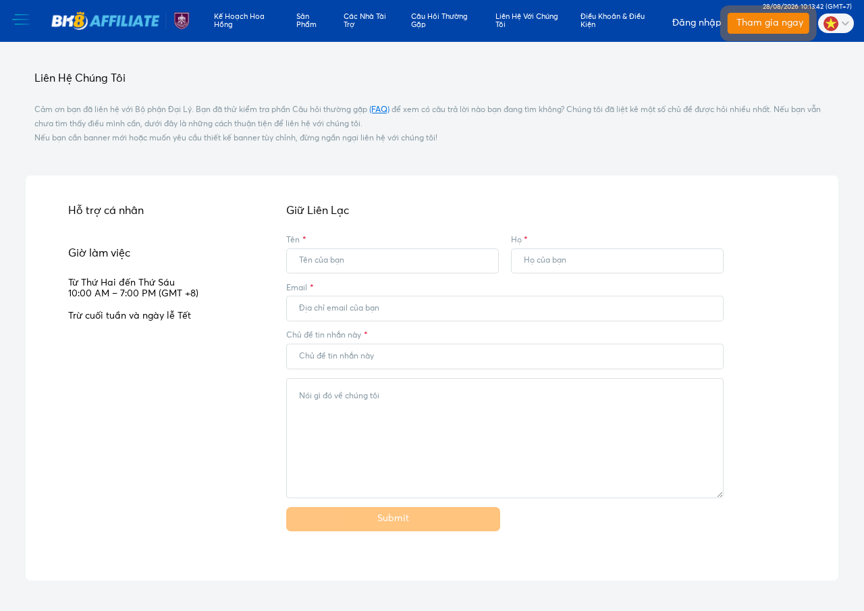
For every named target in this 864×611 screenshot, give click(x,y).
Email (296, 288)
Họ (516, 240)
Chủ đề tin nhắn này (323, 335)
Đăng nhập (695, 23)
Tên (293, 240)
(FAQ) (379, 109)
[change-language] (835, 23)
